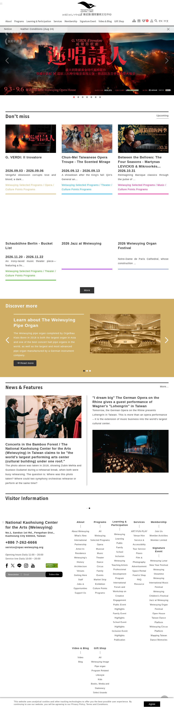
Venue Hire (139, 535)
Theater (100, 557)
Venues (80, 571)
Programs (19, 21)
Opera (100, 544)
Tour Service (139, 549)
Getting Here (80, 575)
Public (119, 543)
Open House (159, 613)
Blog (80, 662)
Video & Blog (105, 21)
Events (100, 575)
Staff (80, 579)
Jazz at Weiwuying (158, 600)
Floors (139, 553)
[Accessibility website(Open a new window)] (52, 565)
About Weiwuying (80, 531)
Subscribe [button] (54, 574)
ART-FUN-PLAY (139, 531)
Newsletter (13, 574)
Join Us (159, 531)
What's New (80, 535)
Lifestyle (100, 675)
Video (80, 657)
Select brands (100, 692)
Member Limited (159, 540)
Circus (100, 566)
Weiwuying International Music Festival (158, 582)
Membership (71, 21)
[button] (156, 20)
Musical (100, 549)
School (119, 552)
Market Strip (100, 579)
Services (58, 21)
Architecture (80, 566)
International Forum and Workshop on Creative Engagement (119, 591)
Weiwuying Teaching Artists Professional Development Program (120, 569)
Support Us (80, 593)
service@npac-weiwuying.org (24, 547)
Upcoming (162, 115)
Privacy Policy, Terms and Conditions (89, 704)
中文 (166, 21)
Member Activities (159, 535)
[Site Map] (134, 20)
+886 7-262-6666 (21, 542)
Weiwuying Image (100, 662)
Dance (100, 562)
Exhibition (100, 584)
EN (160, 21)
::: (1, 3)
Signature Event (88, 21)
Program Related (100, 670)
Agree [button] (152, 704)
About (8, 21)
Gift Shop (119, 21)
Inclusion (119, 556)
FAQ (139, 579)
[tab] (74, 97)
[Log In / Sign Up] (151, 21)
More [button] (87, 290)
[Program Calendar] (139, 20)
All (100, 531)
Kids (100, 679)
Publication (119, 640)
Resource (139, 584)
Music (100, 553)
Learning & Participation (39, 21)
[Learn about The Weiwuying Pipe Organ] (125, 334)
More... (164, 386)
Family (100, 571)
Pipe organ (100, 666)
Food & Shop (139, 575)
